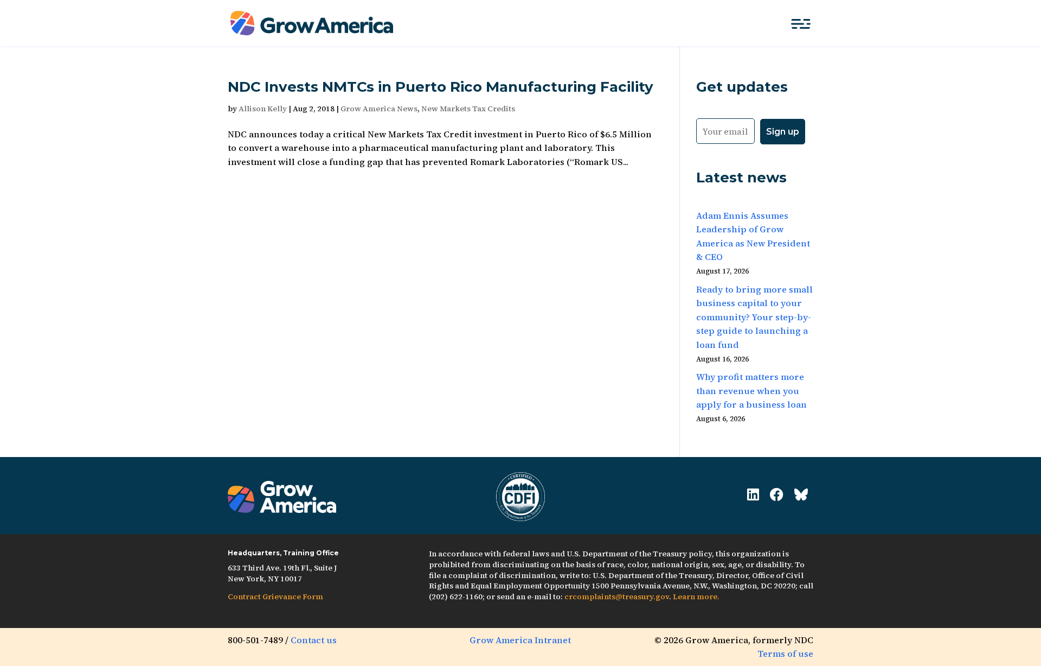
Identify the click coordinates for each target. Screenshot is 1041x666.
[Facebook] (776, 495)
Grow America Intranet (520, 640)
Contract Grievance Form (275, 596)
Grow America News (378, 108)
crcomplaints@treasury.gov (616, 596)
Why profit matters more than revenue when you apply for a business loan (751, 390)
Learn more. (696, 596)
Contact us (314, 640)
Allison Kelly (263, 108)
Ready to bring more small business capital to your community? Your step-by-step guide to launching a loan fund (754, 317)
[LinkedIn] (753, 495)
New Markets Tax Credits (468, 108)
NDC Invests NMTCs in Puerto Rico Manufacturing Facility (440, 87)
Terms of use (785, 653)
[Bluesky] (801, 495)
